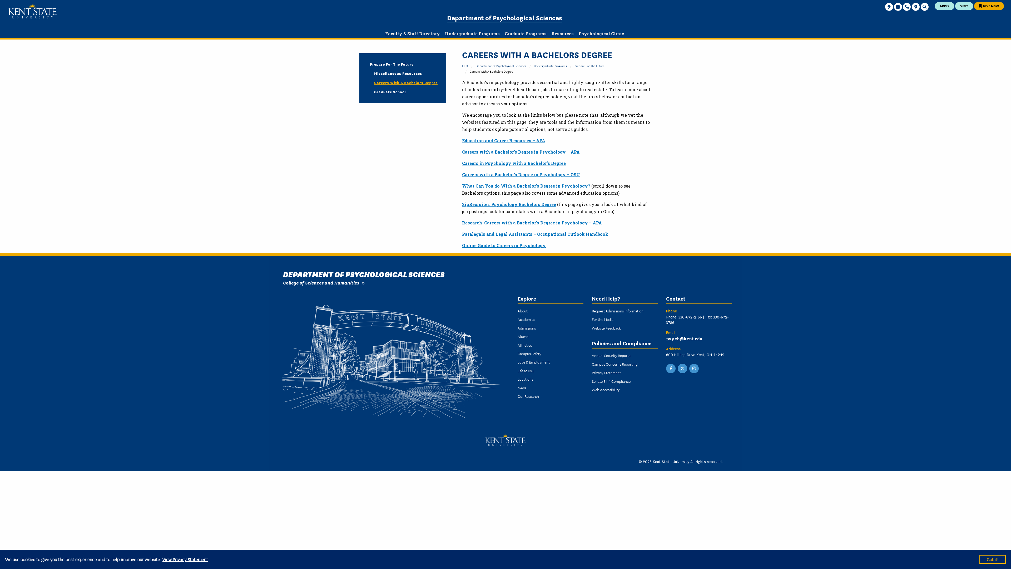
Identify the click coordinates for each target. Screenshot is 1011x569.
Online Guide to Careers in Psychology (504, 245)
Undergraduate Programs (550, 65)
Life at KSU (526, 371)
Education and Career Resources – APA (503, 140)
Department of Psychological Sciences (504, 17)
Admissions (527, 328)
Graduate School (390, 91)
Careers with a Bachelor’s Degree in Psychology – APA (521, 152)
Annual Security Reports (611, 355)
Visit (964, 5)
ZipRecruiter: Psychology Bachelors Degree (509, 204)
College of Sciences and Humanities (321, 282)
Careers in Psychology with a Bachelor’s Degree (514, 163)
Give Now (990, 5)
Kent (465, 65)
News (522, 388)
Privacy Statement (606, 372)
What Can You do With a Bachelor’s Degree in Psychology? (526, 186)
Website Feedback (606, 328)
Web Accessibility (606, 390)
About (523, 311)
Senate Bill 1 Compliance (611, 381)
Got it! (992, 559)
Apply (944, 5)
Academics (526, 319)
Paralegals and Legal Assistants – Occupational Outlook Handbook (535, 234)
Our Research (528, 396)
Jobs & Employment (534, 362)
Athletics (525, 345)
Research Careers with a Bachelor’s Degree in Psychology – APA (532, 222)
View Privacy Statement (185, 559)
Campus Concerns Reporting (614, 364)
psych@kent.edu (684, 338)
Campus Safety (529, 353)
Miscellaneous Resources (398, 73)
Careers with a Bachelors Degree (406, 82)
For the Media (602, 319)
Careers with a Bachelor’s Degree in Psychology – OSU (521, 174)
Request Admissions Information (617, 311)
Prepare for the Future (589, 65)
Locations (525, 379)
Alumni (523, 336)
